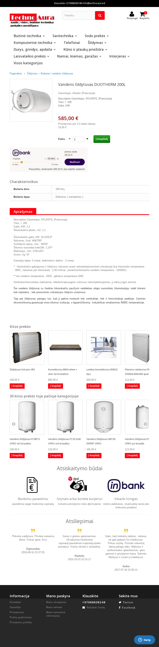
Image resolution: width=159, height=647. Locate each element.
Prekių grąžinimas (21, 617)
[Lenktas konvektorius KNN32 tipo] (103, 347)
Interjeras (117, 56)
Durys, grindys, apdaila (33, 49)
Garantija (15, 607)
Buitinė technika (27, 35)
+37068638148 (74, 3)
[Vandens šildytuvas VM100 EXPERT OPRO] (103, 417)
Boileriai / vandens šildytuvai (57, 73)
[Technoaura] (33, 20)
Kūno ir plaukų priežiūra (83, 49)
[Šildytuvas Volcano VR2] (27, 347)
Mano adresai (54, 607)
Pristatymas (17, 612)
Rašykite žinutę (95, 607)
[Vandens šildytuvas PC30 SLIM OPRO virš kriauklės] (65, 417)
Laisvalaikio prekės (30, 56)
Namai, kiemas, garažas (77, 56)
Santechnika (63, 35)
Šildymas (95, 42)
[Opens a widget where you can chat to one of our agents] (144, 640)
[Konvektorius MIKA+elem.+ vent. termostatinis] (65, 347)
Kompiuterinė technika (33, 42)
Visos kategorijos (28, 63)
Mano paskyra (58, 596)
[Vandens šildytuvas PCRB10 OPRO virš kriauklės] (27, 417)
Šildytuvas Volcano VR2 (22, 369)
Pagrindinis (16, 73)
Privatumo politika (21, 622)
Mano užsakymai (56, 602)
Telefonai (72, 42)
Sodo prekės (95, 35)
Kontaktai (15, 602)
